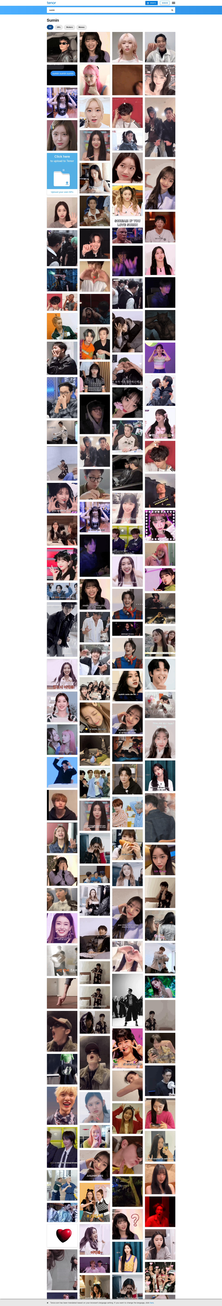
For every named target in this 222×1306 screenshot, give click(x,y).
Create (153, 3)
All (50, 27)
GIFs (58, 27)
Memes (82, 27)
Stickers (69, 27)
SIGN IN (165, 3)
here (152, 1303)
